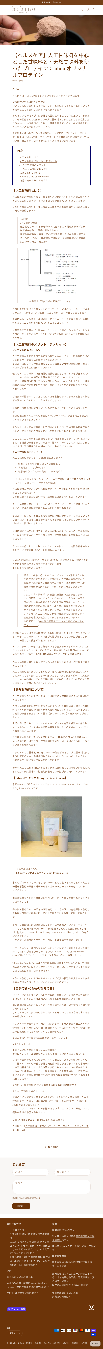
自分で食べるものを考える (34, 180)
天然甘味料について (30, 173)
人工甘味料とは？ (29, 157)
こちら (74, 741)
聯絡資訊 (75, 1343)
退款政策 (38, 1343)
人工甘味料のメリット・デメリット (38, 161)
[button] (8, 10)
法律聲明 (84, 1343)
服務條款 (57, 1343)
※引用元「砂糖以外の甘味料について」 (50, 301)
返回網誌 (53, 1147)
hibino (15, 1343)
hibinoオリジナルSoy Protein (34, 176)
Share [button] (18, 89)
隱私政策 (47, 1343)
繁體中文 (13, 1333)
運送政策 (66, 1343)
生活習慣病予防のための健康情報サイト (58, 1085)
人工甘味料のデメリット (35, 169)
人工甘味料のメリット (34, 165)
